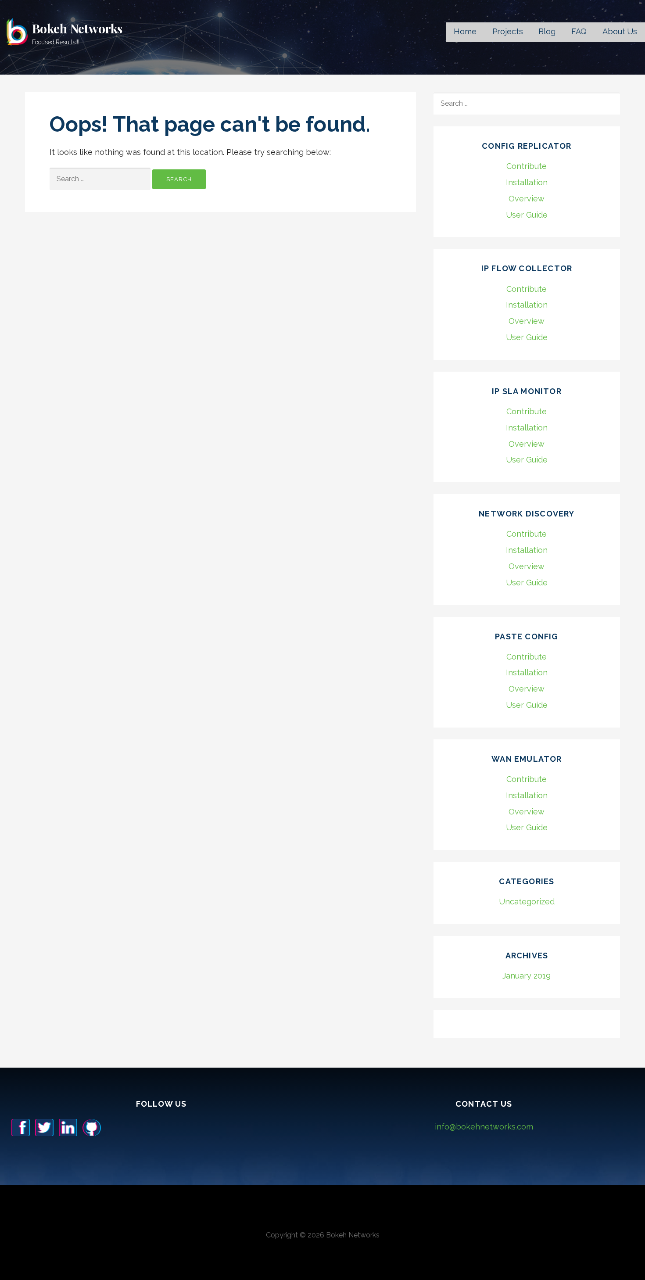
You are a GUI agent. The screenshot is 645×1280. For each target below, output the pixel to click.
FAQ (579, 31)
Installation (527, 182)
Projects (507, 31)
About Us (619, 31)
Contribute (526, 166)
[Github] (92, 1126)
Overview (527, 198)
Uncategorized (527, 901)
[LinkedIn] (68, 1126)
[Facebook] (20, 1126)
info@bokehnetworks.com (484, 1126)
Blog (546, 31)
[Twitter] (44, 1126)
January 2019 (526, 975)
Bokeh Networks (77, 28)
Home (465, 31)
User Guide (527, 214)
